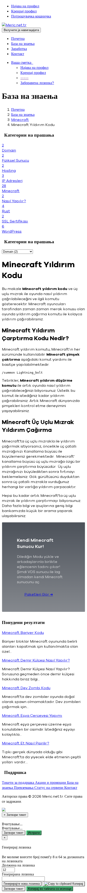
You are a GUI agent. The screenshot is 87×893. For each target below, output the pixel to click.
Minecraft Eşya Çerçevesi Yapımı (32, 715)
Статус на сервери (49, 787)
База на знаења (23, 43)
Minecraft (20, 119)
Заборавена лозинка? (37, 82)
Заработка (19, 48)
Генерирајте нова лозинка (22, 883)
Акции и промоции (51, 782)
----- (24, 77)
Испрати (34, 832)
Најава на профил (25, 6)
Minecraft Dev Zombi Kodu (26, 688)
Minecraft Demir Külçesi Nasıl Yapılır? (36, 660)
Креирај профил (24, 11)
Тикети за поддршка (18, 782)
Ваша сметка (22, 62)
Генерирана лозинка (18, 874)
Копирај (77, 883)
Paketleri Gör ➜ (38, 594)
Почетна (18, 38)
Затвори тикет (13, 832)
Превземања (24, 787)
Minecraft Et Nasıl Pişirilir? (25, 743)
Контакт (17, 53)
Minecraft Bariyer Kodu (23, 632)
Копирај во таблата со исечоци (49, 888)
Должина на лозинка (18, 865)
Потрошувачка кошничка (31, 16)
